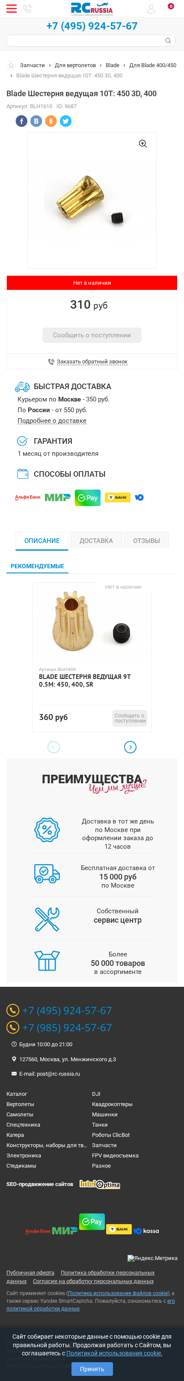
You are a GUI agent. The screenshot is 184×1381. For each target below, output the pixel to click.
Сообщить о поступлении (92, 335)
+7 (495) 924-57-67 (92, 26)
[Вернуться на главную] (13, 65)
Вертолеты (20, 1104)
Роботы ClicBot (111, 1135)
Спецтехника (23, 1124)
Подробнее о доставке (52, 421)
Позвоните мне (27, 8)
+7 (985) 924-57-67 (67, 1027)
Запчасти (32, 65)
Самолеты (19, 1114)
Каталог (16, 1094)
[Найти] (167, 41)
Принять (92, 1369)
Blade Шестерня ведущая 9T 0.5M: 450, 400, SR (85, 680)
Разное (101, 1166)
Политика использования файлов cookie (118, 1293)
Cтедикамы (21, 1166)
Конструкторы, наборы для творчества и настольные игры (82, 1145)
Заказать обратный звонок (92, 362)
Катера (15, 1135)
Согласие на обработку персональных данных (93, 1281)
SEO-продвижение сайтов (39, 1184)
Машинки (105, 1114)
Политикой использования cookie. (114, 1353)
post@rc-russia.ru (58, 1074)
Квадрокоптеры (112, 1104)
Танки (100, 1124)
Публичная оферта (30, 1272)
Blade (112, 65)
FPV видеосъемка (115, 1155)
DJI (96, 1094)
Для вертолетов (75, 65)
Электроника (23, 1155)
